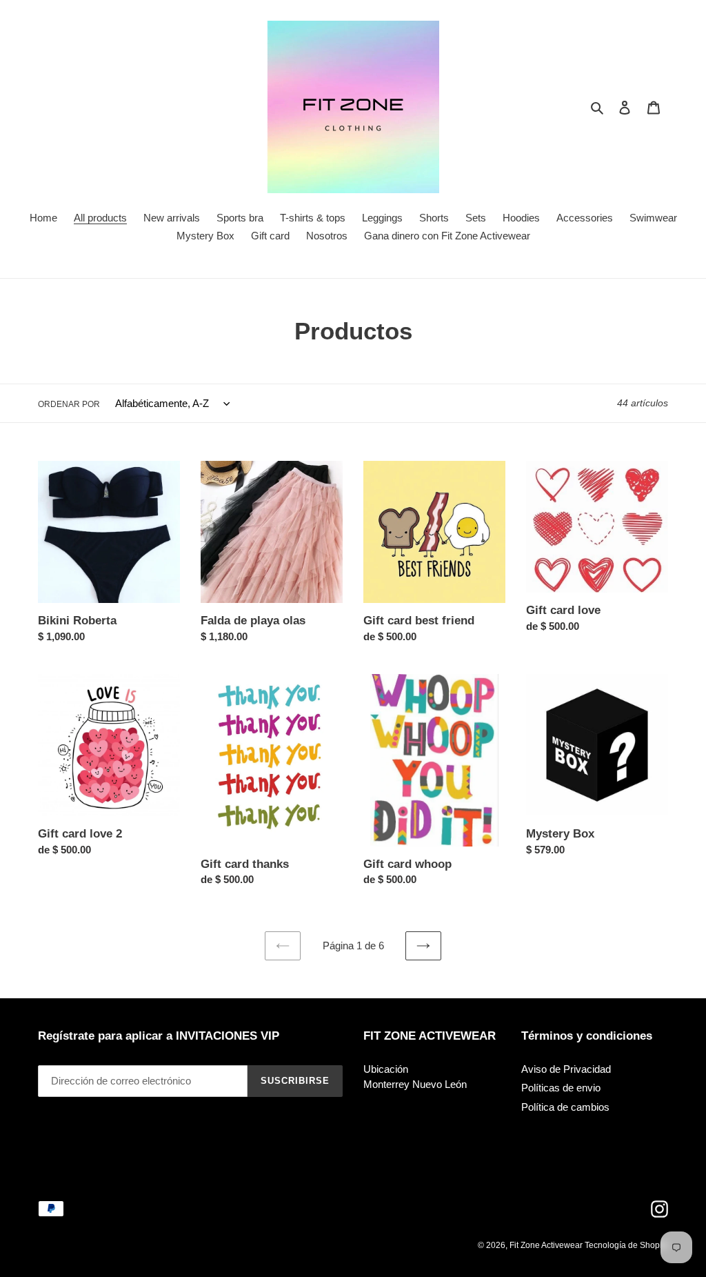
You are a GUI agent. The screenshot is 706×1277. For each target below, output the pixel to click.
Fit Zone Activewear (547, 1245)
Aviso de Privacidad (566, 1069)
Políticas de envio (561, 1087)
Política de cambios (565, 1107)
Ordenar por (69, 404)
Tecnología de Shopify (626, 1245)
